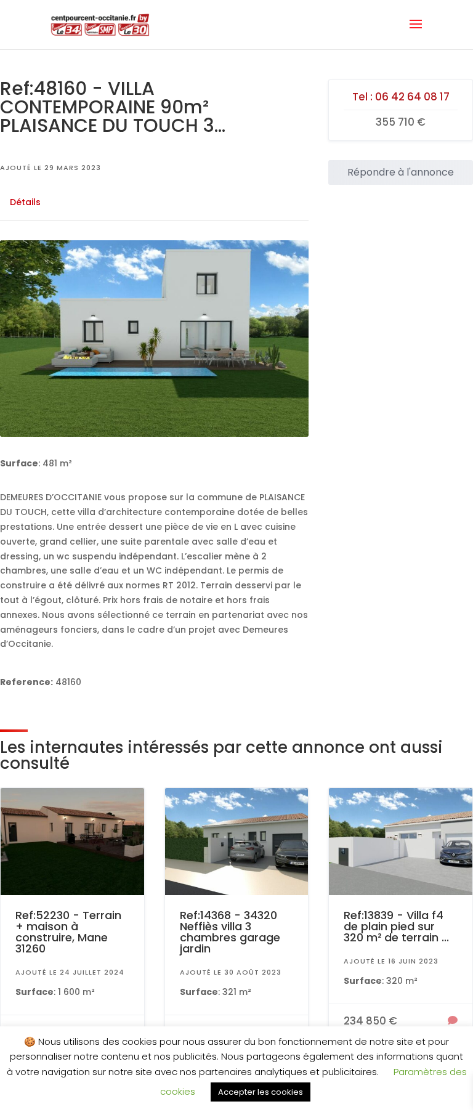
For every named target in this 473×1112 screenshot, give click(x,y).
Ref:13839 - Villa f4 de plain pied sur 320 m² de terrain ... (396, 926)
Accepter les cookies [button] (260, 1092)
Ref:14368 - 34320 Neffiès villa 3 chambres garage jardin (230, 931)
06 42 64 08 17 (412, 96)
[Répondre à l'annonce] (453, 1021)
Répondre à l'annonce (400, 172)
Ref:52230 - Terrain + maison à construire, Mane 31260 (68, 931)
